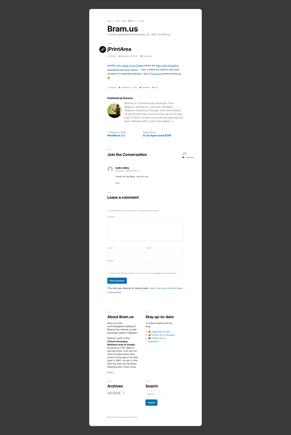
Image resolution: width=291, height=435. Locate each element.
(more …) (168, 121)
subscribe (157, 273)
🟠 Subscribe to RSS (159, 331)
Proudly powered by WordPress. (126, 417)
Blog (109, 21)
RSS (132, 21)
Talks (117, 21)
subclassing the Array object (122, 69)
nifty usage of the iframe (130, 65)
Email (149, 248)
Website (110, 260)
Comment (111, 217)
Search (141, 21)
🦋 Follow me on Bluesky (161, 335)
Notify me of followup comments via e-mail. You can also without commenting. (144, 273)
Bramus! (113, 56)
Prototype (156, 73)
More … (111, 372)
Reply (117, 183)
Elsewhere (146, 87)
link (156, 87)
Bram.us (122, 28)
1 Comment (147, 56)
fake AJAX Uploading (167, 65)
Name (110, 248)
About (124, 21)
